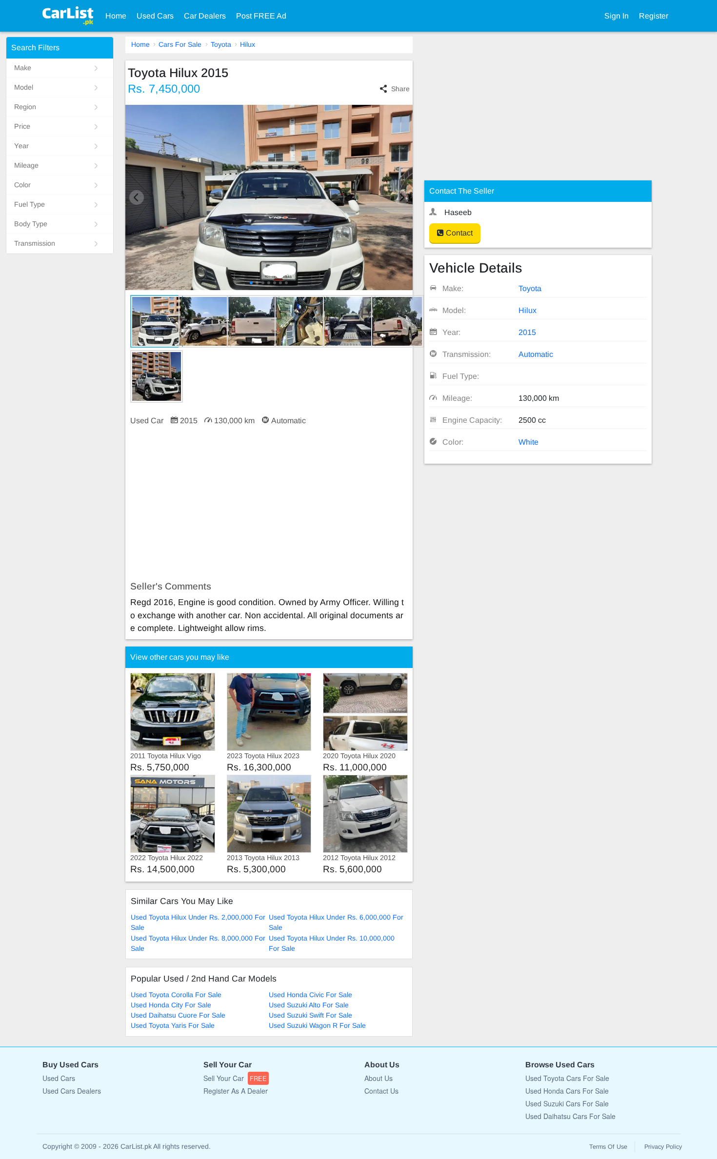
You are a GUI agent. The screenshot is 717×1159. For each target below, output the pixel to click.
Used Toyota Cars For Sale (567, 1078)
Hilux (247, 44)
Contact (458, 233)
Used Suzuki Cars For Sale (567, 1103)
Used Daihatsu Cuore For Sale (178, 1015)
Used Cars (155, 16)
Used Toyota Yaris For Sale (173, 1025)
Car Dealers (205, 16)
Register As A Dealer (235, 1091)
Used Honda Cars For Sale (567, 1091)
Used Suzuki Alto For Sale (309, 1005)
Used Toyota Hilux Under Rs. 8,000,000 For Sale (198, 943)
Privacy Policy (663, 1146)
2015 (527, 332)
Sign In (616, 16)
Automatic (535, 354)
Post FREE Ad (261, 16)
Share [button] (400, 89)
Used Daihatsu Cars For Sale (570, 1116)
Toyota (221, 44)
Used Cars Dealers (71, 1091)
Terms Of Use (608, 1146)
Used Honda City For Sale (171, 1005)
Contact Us (381, 1091)
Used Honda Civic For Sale (310, 995)
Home (115, 16)
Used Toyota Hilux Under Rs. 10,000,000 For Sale (332, 943)
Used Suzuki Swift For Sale (310, 1015)
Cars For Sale (180, 44)
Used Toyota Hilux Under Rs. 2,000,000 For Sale (198, 922)
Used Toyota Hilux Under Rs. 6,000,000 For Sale (336, 922)
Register (653, 16)
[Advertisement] (269, 503)
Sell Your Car (235, 1078)
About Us (378, 1078)
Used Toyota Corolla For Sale (176, 995)
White (528, 442)
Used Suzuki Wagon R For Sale (317, 1025)
